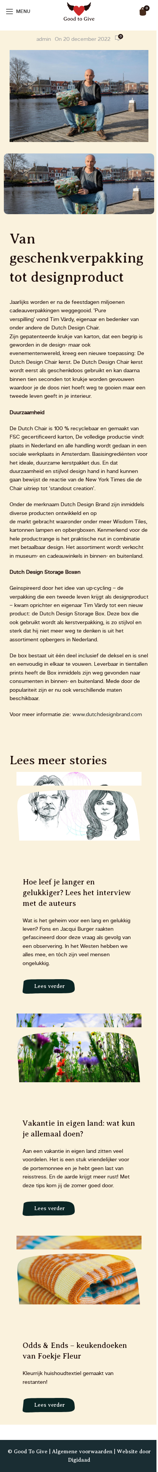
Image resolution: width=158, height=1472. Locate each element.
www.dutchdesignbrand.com (107, 714)
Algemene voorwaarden (82, 1451)
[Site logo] (79, 11)
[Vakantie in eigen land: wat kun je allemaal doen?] (79, 1119)
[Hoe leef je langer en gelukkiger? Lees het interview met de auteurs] (79, 887)
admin (43, 39)
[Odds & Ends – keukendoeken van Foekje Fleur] (79, 1328)
